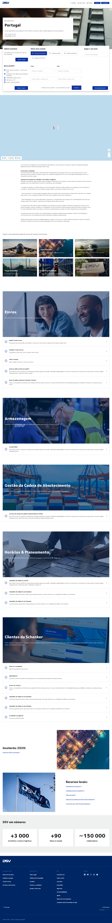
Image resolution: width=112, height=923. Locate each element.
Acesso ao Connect (15, 685)
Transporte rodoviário (85, 249)
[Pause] (111, 9)
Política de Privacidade (36, 878)
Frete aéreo (9, 251)
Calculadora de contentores (73, 786)
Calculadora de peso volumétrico (74, 791)
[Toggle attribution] (110, 159)
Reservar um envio (8, 875)
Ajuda (58, 895)
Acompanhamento (100, 88)
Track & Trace (7, 881)
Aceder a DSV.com (35, 888)
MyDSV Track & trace (15, 340)
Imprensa (59, 888)
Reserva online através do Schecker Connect (22, 380)
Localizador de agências (16, 716)
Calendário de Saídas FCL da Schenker (20, 592)
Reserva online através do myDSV (19, 369)
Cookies (32, 881)
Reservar (97, 3)
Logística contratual (48, 270)
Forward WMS (13, 447)
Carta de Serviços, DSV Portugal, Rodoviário (78, 804)
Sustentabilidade (62, 892)
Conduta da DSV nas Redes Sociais (67, 902)
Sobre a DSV (60, 878)
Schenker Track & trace (16, 350)
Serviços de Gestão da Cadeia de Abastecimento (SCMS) (26, 514)
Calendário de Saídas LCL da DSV (18, 581)
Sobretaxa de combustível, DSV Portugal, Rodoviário (80, 799)
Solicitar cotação (8, 878)
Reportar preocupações (64, 899)
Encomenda (81, 268)
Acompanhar (105, 3)
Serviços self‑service (9, 885)
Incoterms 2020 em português (11, 752)
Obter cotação (13, 359)
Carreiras (59, 881)
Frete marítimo (46, 249)
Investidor (60, 885)
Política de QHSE (70, 795)
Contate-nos (61, 875)
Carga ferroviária (11, 270)
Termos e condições (36, 885)
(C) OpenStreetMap (104, 159)
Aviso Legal (33, 875)
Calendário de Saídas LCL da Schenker (20, 601)
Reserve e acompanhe (15, 666)
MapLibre (97, 159)
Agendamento (13, 676)
